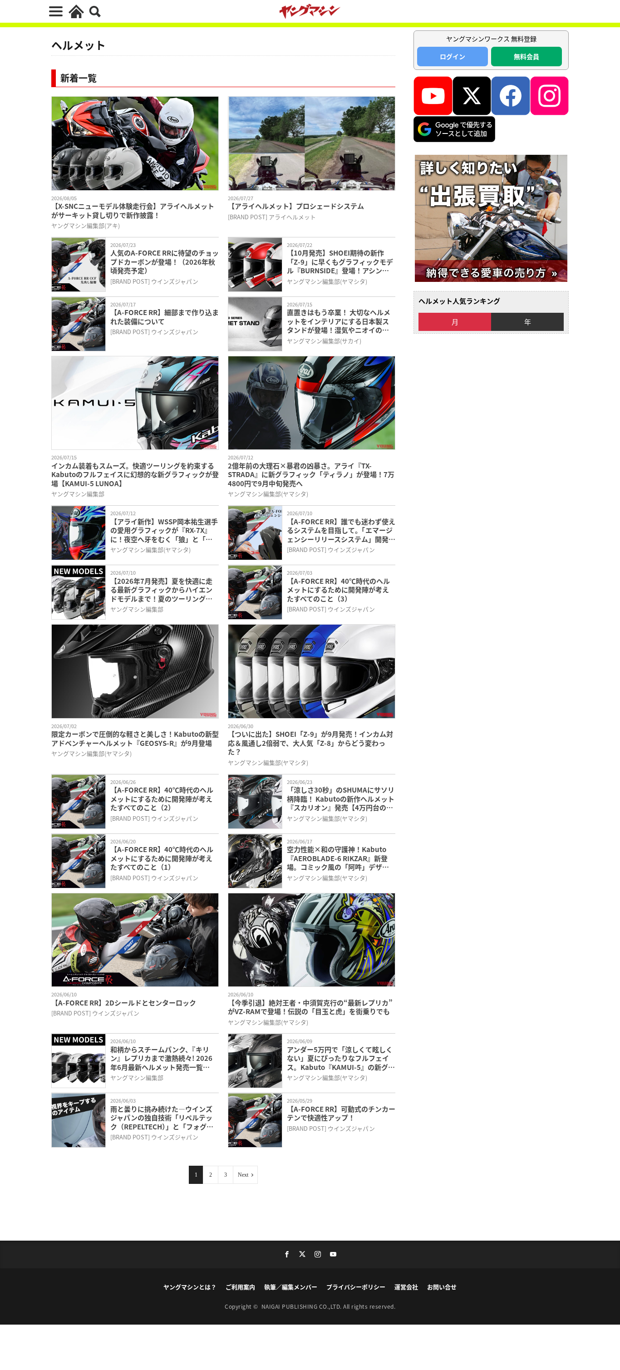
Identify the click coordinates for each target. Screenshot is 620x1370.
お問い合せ (442, 1286)
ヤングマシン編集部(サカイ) (324, 340)
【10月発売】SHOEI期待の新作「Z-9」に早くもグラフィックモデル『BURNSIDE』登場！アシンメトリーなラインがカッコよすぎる (340, 261)
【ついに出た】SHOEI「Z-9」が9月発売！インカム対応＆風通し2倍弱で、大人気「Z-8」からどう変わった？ (310, 742)
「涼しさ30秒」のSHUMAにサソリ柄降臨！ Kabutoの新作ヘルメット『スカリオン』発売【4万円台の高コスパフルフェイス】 (340, 798)
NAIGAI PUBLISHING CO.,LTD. (302, 1306)
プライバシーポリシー (355, 1286)
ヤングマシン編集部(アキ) (85, 225)
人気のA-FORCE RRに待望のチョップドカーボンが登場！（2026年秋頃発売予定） (164, 261)
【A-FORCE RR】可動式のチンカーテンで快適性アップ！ (341, 1113)
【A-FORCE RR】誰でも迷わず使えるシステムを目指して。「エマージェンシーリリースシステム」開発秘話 (341, 530)
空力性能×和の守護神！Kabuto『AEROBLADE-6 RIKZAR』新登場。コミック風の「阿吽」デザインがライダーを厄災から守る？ (338, 858)
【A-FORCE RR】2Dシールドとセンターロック (123, 1002)
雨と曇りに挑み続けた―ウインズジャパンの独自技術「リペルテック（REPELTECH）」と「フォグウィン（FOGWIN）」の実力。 (161, 1117)
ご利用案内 (240, 1286)
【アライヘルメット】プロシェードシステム (296, 206)
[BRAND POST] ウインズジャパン (154, 281)
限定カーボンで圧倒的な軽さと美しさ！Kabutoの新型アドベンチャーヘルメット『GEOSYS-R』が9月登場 (135, 738)
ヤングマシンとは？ (190, 1286)
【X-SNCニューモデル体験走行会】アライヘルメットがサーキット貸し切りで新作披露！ (132, 210)
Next (243, 1175)
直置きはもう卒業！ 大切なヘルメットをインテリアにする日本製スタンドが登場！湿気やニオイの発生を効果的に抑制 (338, 321)
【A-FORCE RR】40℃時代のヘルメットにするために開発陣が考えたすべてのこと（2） (161, 798)
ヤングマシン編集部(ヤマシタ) (327, 281)
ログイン (452, 56)
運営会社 (406, 1286)
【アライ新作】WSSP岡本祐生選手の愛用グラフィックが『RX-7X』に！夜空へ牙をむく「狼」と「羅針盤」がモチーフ (164, 530)
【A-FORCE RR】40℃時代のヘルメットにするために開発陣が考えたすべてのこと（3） (338, 590)
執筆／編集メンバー (290, 1286)
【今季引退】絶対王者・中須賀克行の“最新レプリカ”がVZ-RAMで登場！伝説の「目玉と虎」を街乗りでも (310, 1007)
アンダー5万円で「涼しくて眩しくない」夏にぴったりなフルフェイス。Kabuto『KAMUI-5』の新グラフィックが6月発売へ (341, 1058)
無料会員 (526, 56)
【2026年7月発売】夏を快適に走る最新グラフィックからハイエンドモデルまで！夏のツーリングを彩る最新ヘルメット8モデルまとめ (163, 590)
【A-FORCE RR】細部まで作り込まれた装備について (164, 316)
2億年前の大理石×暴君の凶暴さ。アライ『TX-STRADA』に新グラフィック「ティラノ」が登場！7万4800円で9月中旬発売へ (311, 474)
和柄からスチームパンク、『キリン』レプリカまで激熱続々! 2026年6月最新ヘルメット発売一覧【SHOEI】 (161, 1058)
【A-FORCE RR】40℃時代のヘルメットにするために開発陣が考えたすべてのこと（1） (161, 858)
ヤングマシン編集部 (77, 493)
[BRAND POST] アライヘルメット (272, 216)
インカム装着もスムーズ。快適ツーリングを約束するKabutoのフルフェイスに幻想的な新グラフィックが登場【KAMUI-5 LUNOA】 (135, 474)
